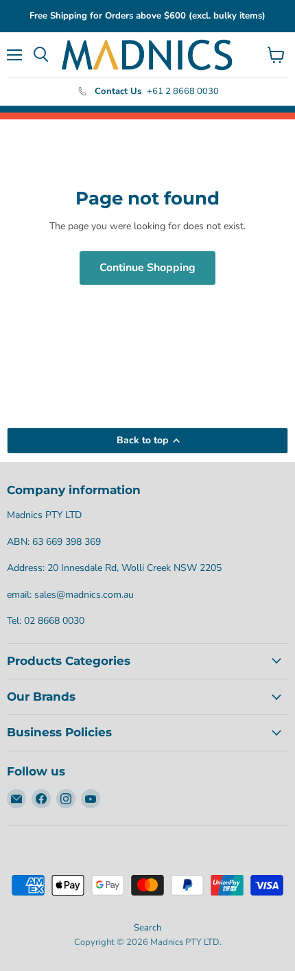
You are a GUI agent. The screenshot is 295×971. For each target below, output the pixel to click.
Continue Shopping (147, 267)
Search (147, 928)
